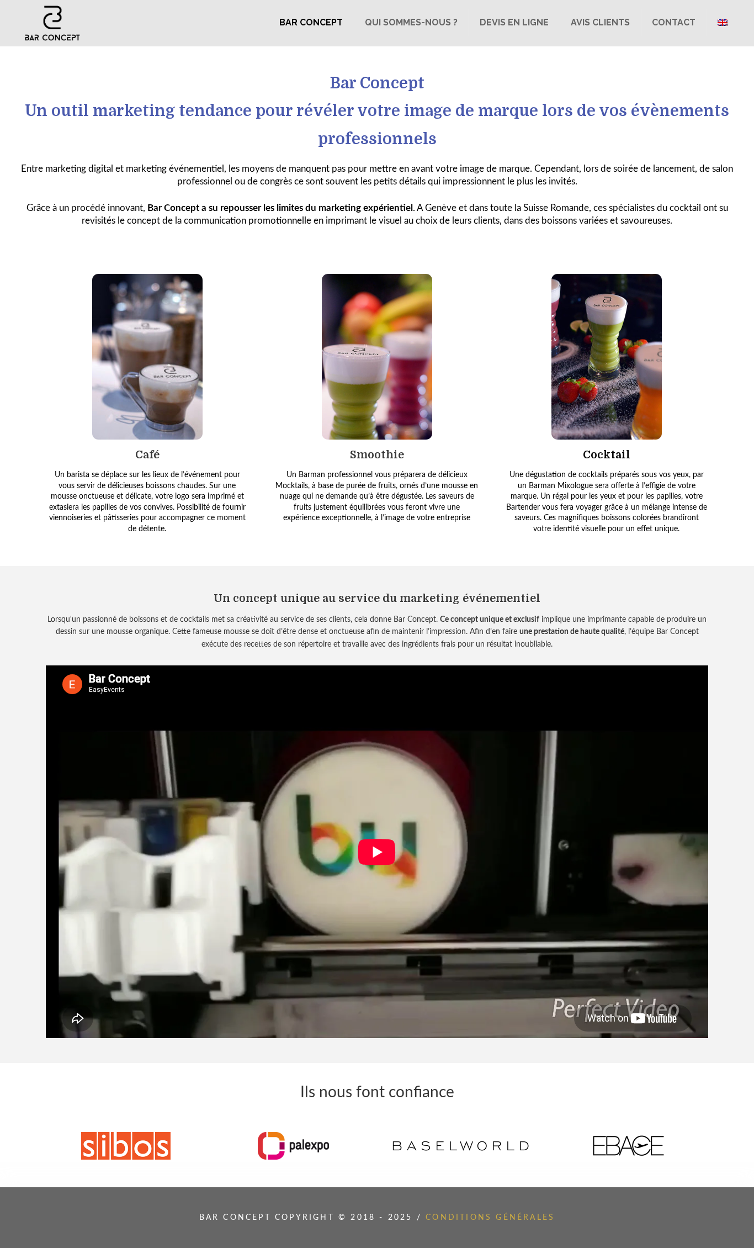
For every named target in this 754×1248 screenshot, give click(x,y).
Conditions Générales (490, 1217)
